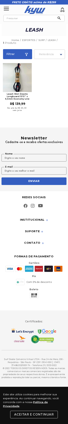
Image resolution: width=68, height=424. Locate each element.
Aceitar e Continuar (34, 414)
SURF (41, 40)
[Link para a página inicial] (16, 40)
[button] (34, 220)
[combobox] (34, 18)
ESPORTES (28, 40)
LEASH (52, 40)
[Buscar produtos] (60, 18)
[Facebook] (25, 206)
